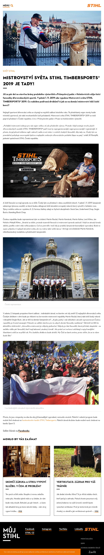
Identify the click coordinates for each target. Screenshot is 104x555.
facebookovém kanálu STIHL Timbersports (39, 420)
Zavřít (92, 552)
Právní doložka (87, 539)
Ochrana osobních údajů (90, 548)
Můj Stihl (11, 532)
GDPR (83, 543)
